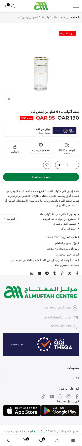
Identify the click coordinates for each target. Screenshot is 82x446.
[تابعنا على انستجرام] (68, 396)
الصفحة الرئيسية (70, 17)
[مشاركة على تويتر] (69, 273)
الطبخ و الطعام (63, 243)
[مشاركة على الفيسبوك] (77, 273)
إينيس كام (48, 260)
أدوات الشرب (63, 260)
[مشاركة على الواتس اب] (32, 273)
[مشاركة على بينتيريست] (62, 273)
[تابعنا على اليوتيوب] (52, 396)
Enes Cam (53, 237)
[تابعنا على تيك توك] (43, 396)
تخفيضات (17, 260)
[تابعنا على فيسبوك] (77, 396)
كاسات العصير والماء (67, 265)
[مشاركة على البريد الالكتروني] (39, 273)
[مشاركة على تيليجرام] (47, 273)
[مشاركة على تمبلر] (54, 273)
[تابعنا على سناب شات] (60, 396)
